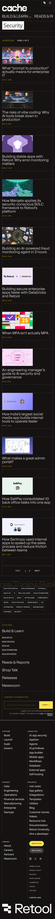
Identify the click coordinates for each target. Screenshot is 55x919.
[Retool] (27, 909)
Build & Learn (13, 631)
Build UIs (5, 646)
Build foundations (9, 650)
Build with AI (7, 637)
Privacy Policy (50, 714)
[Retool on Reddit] (41, 858)
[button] (14, 7)
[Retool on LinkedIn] (30, 858)
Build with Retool (9, 654)
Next (37, 571)
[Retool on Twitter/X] (35, 858)
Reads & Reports (16, 662)
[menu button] (50, 3)
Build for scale (8, 641)
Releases (9, 678)
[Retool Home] (44, 3)
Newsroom (11, 686)
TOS (41, 714)
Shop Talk (10, 670)
